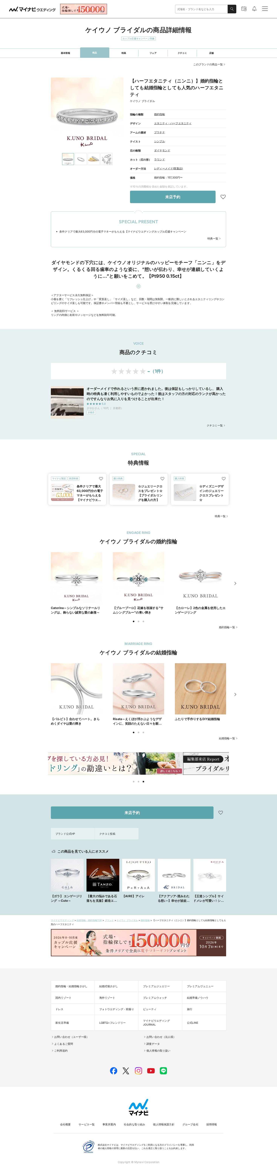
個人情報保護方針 (163, 1124)
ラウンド (159, 159)
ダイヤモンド (162, 150)
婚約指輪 (159, 114)
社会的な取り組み (134, 1124)
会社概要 (65, 1124)
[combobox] (201, 9)
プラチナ (159, 132)
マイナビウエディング (62, 920)
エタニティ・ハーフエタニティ (172, 123)
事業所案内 (109, 1124)
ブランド (109, 920)
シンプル (159, 141)
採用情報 (211, 1124)
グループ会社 (190, 1124)
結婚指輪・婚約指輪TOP (89, 920)
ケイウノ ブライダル (127, 920)
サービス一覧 (87, 1124)
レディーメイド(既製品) (168, 168)
